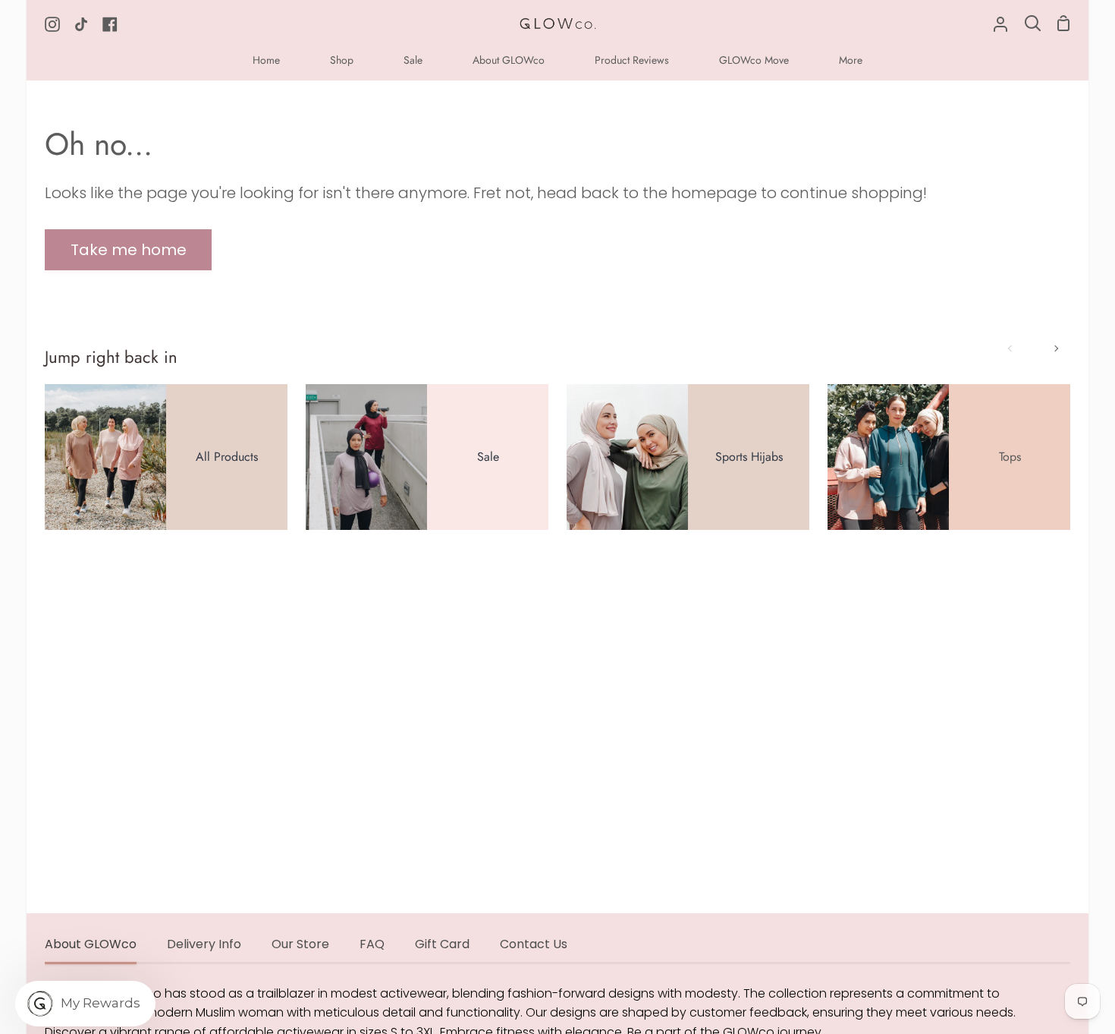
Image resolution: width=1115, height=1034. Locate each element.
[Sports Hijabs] (688, 457)
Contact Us (533, 944)
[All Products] (166, 457)
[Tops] (949, 457)
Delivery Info (204, 944)
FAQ (372, 944)
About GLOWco (91, 944)
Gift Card (442, 944)
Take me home (129, 249)
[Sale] (427, 457)
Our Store (300, 944)
